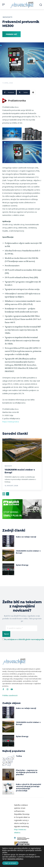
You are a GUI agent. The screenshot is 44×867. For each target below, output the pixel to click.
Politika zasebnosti (9, 695)
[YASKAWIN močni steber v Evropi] (22, 450)
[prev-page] (3, 493)
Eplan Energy (22, 565)
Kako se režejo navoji (26, 537)
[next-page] (7, 493)
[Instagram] (7, 689)
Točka (19, 756)
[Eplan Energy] (8, 569)
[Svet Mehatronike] (22, 4)
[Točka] (8, 760)
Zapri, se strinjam (10, 863)
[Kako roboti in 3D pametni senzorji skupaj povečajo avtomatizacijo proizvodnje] (8, 789)
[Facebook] (3, 689)
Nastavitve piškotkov (15, 859)
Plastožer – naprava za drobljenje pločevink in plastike (26, 772)
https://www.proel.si (10, 421)
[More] (33, 92)
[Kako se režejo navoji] (8, 541)
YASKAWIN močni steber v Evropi (28, 552)
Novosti (7, 17)
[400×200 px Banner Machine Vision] (22, 520)
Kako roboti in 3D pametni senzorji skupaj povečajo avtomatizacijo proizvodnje (28, 787)
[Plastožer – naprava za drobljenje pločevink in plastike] (8, 774)
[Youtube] (12, 689)
